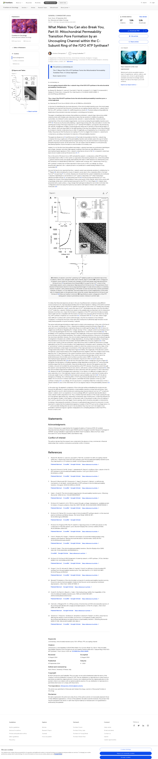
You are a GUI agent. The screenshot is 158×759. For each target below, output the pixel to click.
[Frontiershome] (8, 3)
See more (70, 61)
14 (60, 381)
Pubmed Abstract (56, 464)
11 (78, 315)
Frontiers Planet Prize (79, 736)
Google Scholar (76, 464)
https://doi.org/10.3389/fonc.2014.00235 (66, 22)
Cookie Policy (58, 754)
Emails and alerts (109, 730)
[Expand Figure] (106, 193)
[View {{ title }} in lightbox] (24, 92)
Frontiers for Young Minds (80, 733)
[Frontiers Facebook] (134, 726)
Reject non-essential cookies (125, 753)
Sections (24, 7)
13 (100, 340)
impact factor (16, 41)
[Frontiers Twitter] (139, 726)
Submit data (63, 2)
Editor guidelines (14, 736)
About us (18, 2)
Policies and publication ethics (18, 733)
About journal (64, 7)
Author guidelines (14, 727)
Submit (106, 736)
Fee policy (12, 740)
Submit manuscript (50, 2)
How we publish (47, 736)
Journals (44, 733)
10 (56, 186)
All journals (29, 2)
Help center (107, 727)
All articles (37, 2)
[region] (79, 752)
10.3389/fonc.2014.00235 (80, 651)
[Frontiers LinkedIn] (143, 726)
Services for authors (15, 730)
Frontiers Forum (77, 727)
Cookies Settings (126, 749)
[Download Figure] (103, 193)
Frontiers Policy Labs (79, 730)
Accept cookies (125, 757)
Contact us (107, 733)
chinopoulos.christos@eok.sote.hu (71, 686)
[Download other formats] (146, 30)
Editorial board (54, 7)
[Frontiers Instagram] (148, 726)
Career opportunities (110, 740)
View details (143, 16)
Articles (33, 7)
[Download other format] (125, 48)
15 (109, 382)
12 (103, 331)
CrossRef (66, 464)
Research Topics (42, 7)
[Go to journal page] (24, 26)
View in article (32, 111)
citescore (27, 41)
